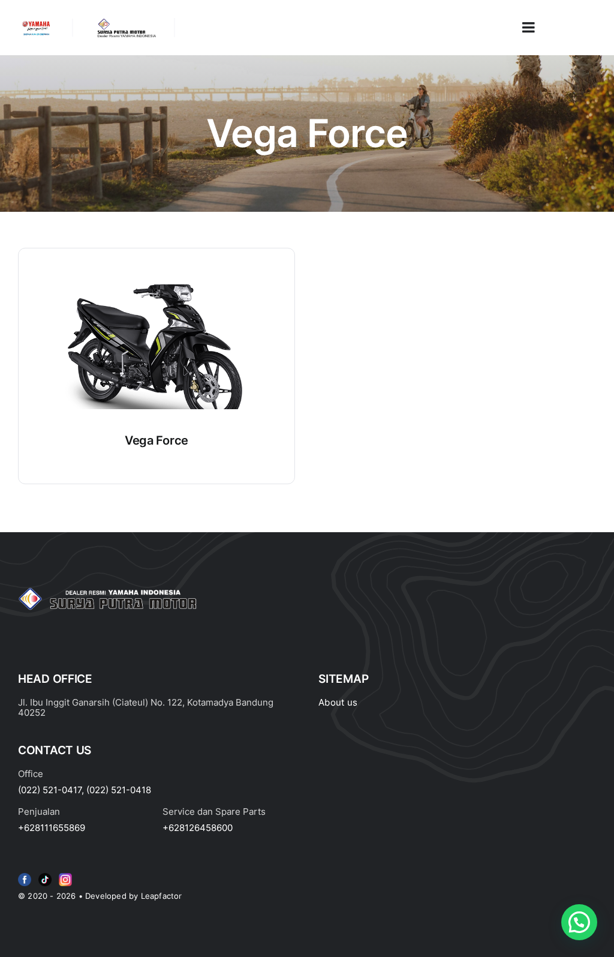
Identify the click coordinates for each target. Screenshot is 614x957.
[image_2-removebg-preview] (36, 23)
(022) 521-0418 (118, 790)
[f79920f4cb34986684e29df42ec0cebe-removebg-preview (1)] (25, 875)
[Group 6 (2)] (65, 875)
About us (337, 702)
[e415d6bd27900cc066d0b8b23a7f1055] (45, 875)
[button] (579, 922)
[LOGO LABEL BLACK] (126, 23)
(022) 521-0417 (50, 790)
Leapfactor (161, 896)
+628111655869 (51, 827)
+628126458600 (197, 827)
